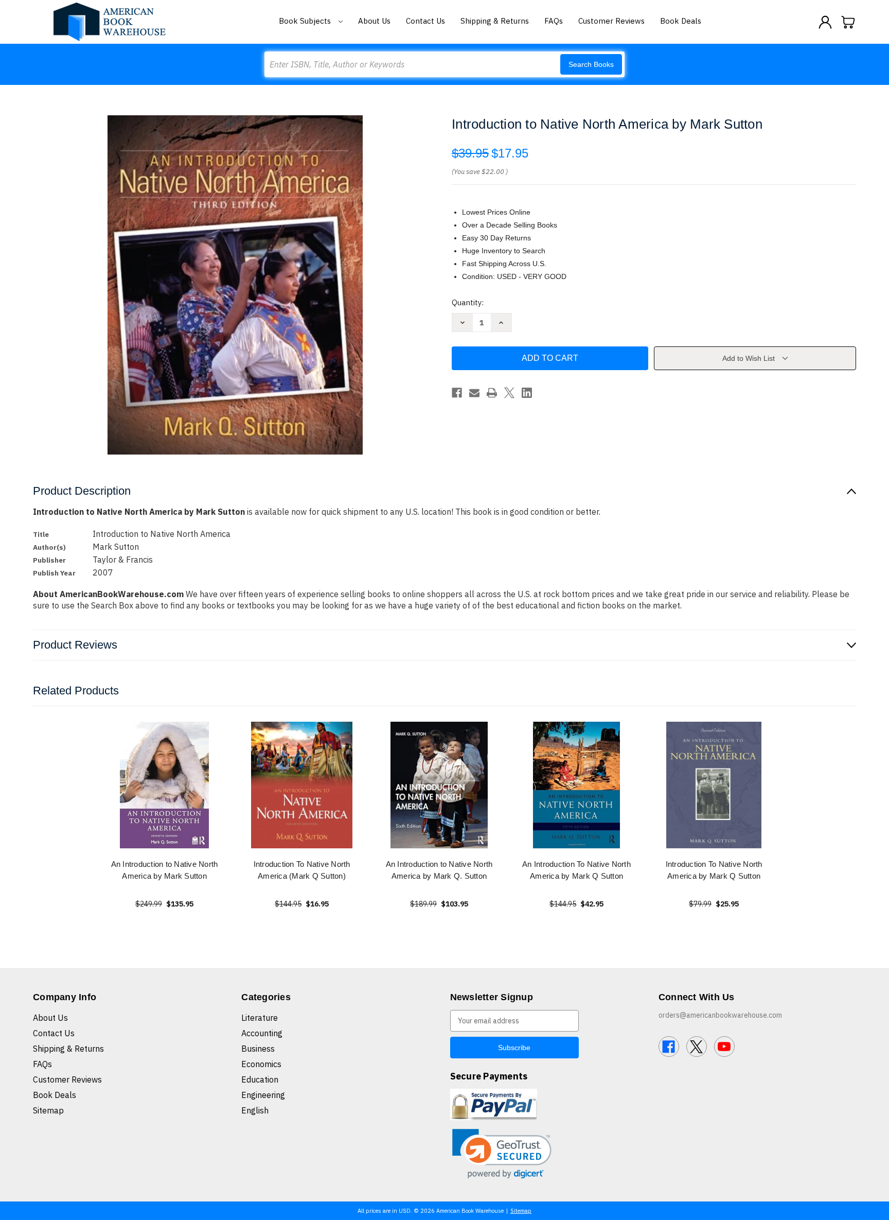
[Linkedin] (527, 393)
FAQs (553, 21)
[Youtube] (724, 1046)
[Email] (474, 393)
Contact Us (425, 21)
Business (258, 1048)
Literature (259, 1018)
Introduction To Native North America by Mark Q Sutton (714, 870)
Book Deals (680, 21)
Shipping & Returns (494, 21)
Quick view (164, 785)
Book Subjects (306, 21)
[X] (509, 393)
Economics (261, 1064)
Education (259, 1079)
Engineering (263, 1095)
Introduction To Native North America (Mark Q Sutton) (302, 870)
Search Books (591, 64)
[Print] (492, 393)
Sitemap (48, 1110)
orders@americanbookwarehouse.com (720, 1015)
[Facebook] (457, 393)
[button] (502, 1154)
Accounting (261, 1033)
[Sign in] (825, 22)
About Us (374, 21)
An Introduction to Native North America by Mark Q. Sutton (439, 870)
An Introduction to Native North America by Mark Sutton (164, 870)
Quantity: (468, 302)
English (255, 1110)
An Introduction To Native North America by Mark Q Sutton (576, 870)
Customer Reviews (611, 21)
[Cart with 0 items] (848, 22)
